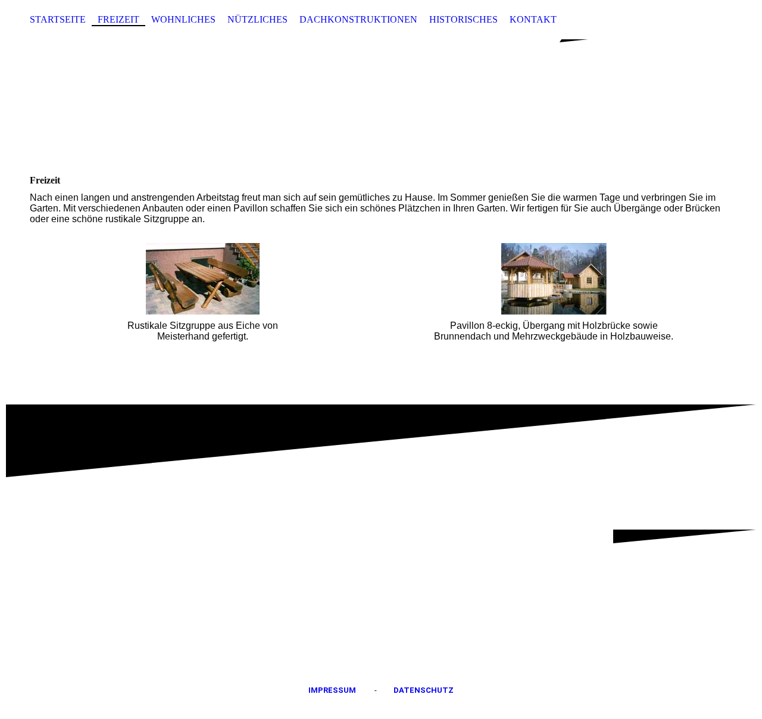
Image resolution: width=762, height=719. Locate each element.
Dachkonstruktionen (358, 19)
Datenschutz (424, 690)
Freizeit (118, 19)
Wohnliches (183, 19)
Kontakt (533, 19)
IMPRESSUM (332, 690)
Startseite (58, 19)
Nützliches (257, 19)
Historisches (463, 19)
